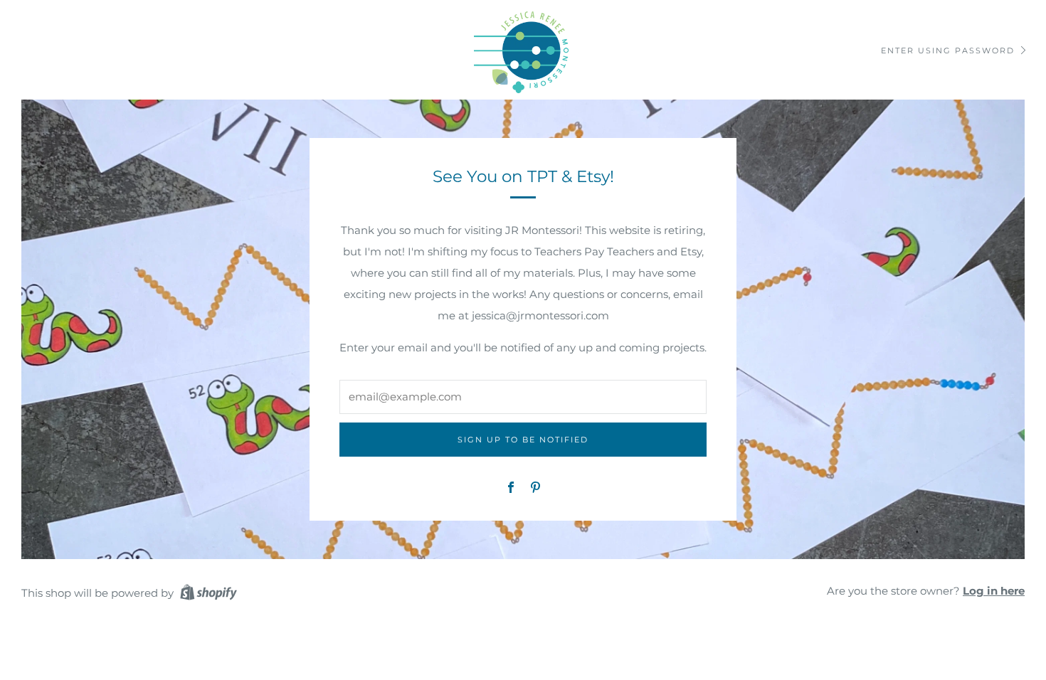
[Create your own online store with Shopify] (208, 594)
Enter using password (948, 50)
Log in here (994, 590)
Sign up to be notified (523, 440)
